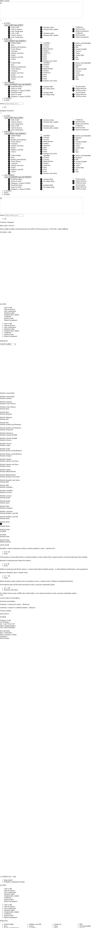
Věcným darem (80, 86)
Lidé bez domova (16, 29)
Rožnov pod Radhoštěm (83, 43)
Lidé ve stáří (15, 27)
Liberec (13, 59)
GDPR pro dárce (80, 90)
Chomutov (14, 51)
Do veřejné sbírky (49, 89)
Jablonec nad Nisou (17, 53)
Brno (12, 45)
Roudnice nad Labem (50, 61)
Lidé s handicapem (17, 31)
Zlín (76, 57)
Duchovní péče (80, 29)
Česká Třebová (16, 49)
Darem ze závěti (16, 88)
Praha (45, 59)
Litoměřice (46, 43)
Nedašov (46, 51)
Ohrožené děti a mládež (50, 29)
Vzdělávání (79, 27)
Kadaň (13, 55)
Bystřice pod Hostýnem (18, 47)
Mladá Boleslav (48, 49)
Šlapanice (78, 45)
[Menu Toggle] (1, 20)
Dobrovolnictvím (80, 88)
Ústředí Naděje (16, 43)
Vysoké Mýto (79, 55)
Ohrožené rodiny (48, 27)
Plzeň (45, 57)
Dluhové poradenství (82, 31)
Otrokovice (46, 53)
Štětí (76, 47)
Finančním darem (16, 86)
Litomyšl (46, 45)
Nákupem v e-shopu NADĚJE (21, 90)
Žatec (77, 59)
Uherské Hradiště (81, 49)
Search (2, 103)
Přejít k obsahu (4, 1)
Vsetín (77, 53)
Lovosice (46, 47)
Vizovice (78, 51)
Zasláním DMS (48, 86)
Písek (45, 55)
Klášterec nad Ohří (17, 57)
